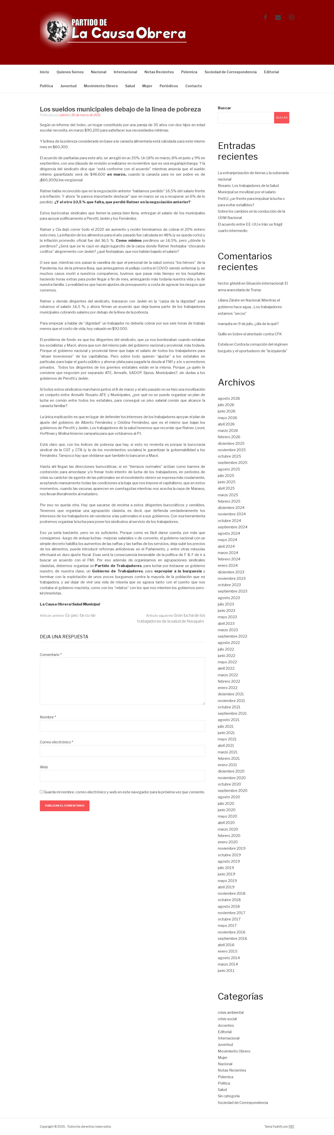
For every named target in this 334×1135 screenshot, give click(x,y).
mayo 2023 (227, 617)
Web (44, 767)
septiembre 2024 (232, 527)
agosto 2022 (229, 642)
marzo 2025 (228, 495)
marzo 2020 (228, 829)
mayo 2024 (227, 540)
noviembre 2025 (232, 450)
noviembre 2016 (231, 932)
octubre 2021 (229, 707)
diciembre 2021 (231, 694)
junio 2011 (226, 970)
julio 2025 (226, 475)
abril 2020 (226, 823)
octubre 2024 (229, 521)
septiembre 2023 (232, 591)
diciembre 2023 (231, 572)
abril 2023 (226, 623)
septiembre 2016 (232, 938)
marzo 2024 (228, 553)
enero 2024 (228, 565)
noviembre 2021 (231, 701)
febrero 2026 (229, 437)
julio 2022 (226, 649)
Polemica (189, 72)
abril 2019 (226, 887)
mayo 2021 (227, 739)
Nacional (98, 72)
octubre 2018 (229, 900)
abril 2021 (226, 745)
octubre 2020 (229, 784)
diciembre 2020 (231, 771)
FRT (291, 1126)
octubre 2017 (229, 919)
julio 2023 (226, 604)
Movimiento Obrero (101, 86)
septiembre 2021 (232, 713)
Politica (46, 86)
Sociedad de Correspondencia (231, 72)
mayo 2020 (227, 816)
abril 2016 (226, 945)
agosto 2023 (229, 598)
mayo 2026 (227, 418)
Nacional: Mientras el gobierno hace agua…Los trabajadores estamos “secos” (250, 307)
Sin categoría (229, 1096)
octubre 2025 (229, 456)
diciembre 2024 (231, 508)
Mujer (147, 86)
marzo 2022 (228, 675)
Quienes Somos (70, 72)
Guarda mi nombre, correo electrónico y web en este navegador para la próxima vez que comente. (124, 792)
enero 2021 (227, 765)
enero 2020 (228, 842)
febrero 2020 (229, 835)
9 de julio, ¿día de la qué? (258, 324)
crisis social (227, 1019)
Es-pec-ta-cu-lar (68, 615)
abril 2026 (226, 424)
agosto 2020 (229, 797)
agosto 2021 (229, 720)
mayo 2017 (227, 925)
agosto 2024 (229, 533)
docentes (226, 1025)
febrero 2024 (229, 559)
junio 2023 (226, 610)
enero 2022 (227, 688)
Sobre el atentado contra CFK (257, 334)
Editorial (271, 72)
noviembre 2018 (231, 893)
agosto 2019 (229, 861)
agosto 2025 (229, 469)
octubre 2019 (229, 855)
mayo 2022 (227, 662)
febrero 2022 (229, 681)
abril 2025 (226, 488)
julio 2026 (226, 405)
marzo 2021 (228, 752)
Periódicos (169, 86)
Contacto (193, 86)
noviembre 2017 (231, 913)
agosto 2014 (229, 958)
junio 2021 (226, 733)
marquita (225, 324)
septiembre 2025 (232, 462)
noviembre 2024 (232, 514)
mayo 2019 (227, 881)
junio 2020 (226, 810)
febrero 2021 (229, 758)
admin (64, 115)
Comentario (51, 654)
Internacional (125, 72)
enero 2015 (227, 951)
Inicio (44, 72)
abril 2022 (226, 668)
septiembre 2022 (232, 636)
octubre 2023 (229, 585)
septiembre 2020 (232, 790)
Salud (130, 86)
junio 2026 (226, 411)
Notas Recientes (159, 72)
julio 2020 (226, 803)
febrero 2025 (229, 501)
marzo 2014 (228, 964)
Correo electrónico (56, 742)
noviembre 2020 (232, 778)
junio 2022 (226, 655)
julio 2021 (226, 726)
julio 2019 (226, 868)
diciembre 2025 (231, 443)
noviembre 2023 (231, 578)
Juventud (68, 86)
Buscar (224, 108)
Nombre (48, 717)
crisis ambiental (231, 1012)
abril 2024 (226, 546)
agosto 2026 (229, 398)
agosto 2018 (229, 906)
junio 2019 (226, 874)
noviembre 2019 (231, 848)
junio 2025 (226, 482)
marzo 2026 (228, 430)
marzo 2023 (228, 630)
